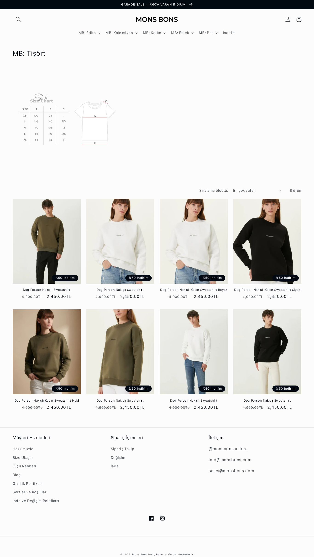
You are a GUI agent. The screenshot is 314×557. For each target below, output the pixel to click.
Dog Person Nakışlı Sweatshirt (46, 289)
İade (115, 466)
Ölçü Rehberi (24, 466)
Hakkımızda (23, 449)
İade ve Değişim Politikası (36, 501)
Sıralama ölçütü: (213, 190)
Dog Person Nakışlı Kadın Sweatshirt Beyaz (193, 289)
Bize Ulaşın (23, 457)
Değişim (118, 457)
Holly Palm (156, 554)
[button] (18, 19)
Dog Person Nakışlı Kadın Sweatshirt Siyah (267, 289)
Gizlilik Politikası (28, 483)
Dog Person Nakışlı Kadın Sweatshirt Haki (46, 400)
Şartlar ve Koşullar (30, 492)
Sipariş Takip (122, 449)
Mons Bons (139, 554)
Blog (17, 475)
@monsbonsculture (228, 448)
